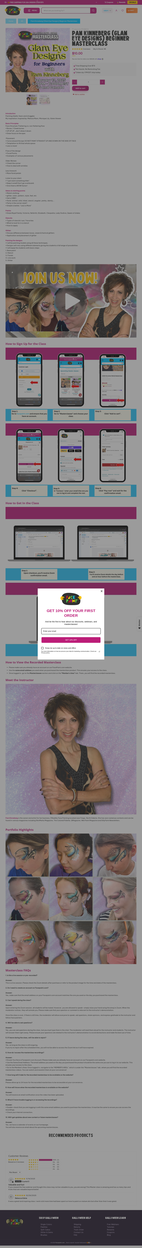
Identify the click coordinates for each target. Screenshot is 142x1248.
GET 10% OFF (71, 640)
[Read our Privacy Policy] (99, 651)
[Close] (101, 591)
